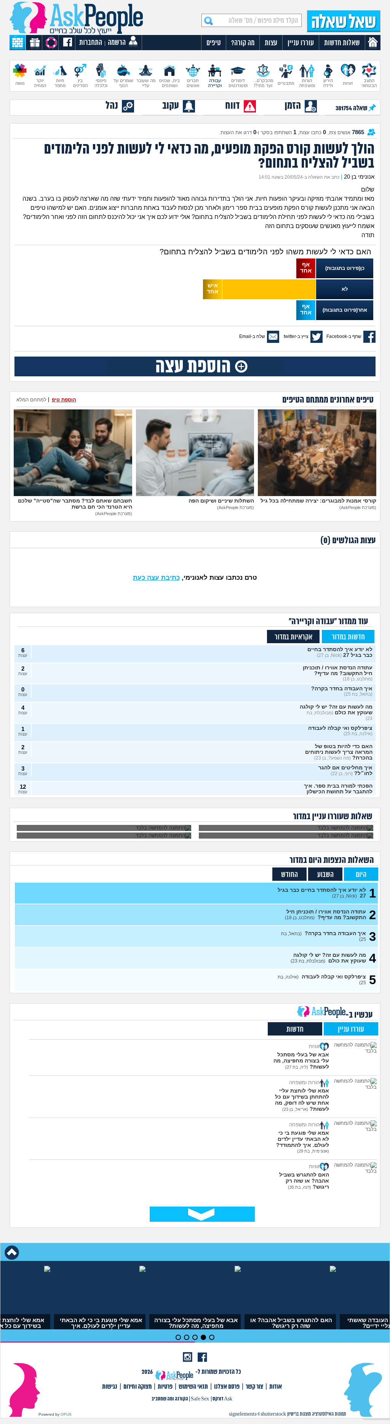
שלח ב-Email (252, 336)
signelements (242, 1414)
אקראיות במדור (293, 637)
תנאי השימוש (193, 1387)
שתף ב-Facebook (343, 336)
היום (361, 875)
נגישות (109, 1387)
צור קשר (254, 1387)
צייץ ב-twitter (296, 336)
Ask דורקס (222, 1399)
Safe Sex (200, 1399)
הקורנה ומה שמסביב (170, 1399)
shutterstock (273, 1414)
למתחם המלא (31, 400)
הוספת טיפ (64, 400)
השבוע (325, 875)
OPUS (66, 1414)
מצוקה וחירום (137, 1387)
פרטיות (165, 1387)
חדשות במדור (348, 637)
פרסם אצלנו (227, 1387)
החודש (289, 875)
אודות (275, 1387)
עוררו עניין (351, 1029)
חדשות (295, 1029)
